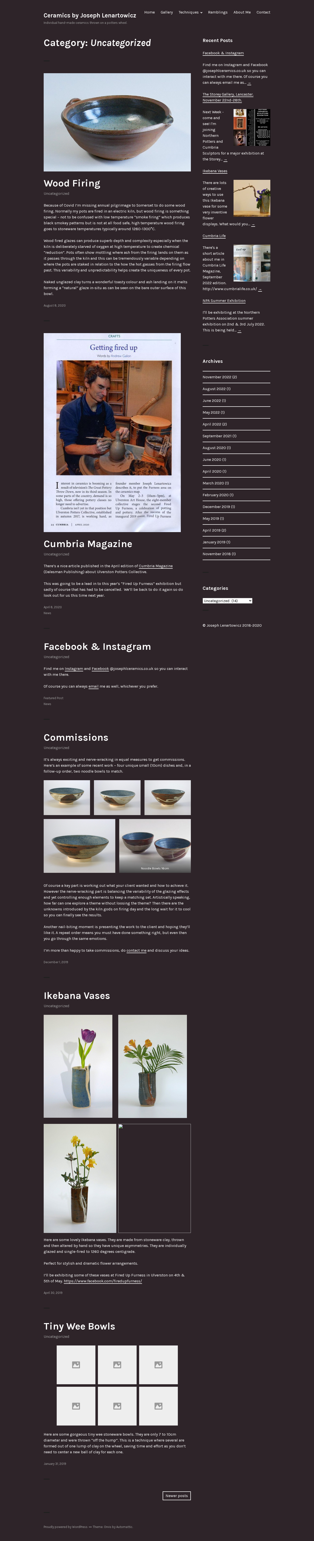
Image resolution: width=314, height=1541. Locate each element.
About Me (242, 12)
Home (149, 12)
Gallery (167, 12)
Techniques (189, 12)
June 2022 (212, 400)
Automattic (124, 1527)
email (94, 686)
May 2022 (211, 412)
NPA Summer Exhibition (224, 300)
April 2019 (212, 530)
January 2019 (214, 542)
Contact (263, 12)
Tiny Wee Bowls (79, 1326)
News (47, 613)
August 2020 (214, 447)
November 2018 (217, 553)
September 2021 (217, 436)
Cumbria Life (214, 235)
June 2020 (212, 459)
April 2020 (212, 471)
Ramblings (218, 12)
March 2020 (213, 483)
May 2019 (211, 518)
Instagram (74, 668)
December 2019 (216, 506)
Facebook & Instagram (97, 646)
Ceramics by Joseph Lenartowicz (90, 15)
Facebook (100, 668)
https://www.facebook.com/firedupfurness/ (103, 1281)
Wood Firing (72, 183)
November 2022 (217, 377)
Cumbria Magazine (88, 544)
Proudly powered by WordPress (66, 1527)
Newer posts (177, 1495)
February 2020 (216, 495)
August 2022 (214, 388)
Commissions (76, 737)
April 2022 (212, 424)
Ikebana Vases (77, 995)
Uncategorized (56, 193)
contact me (136, 950)
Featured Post (53, 698)
